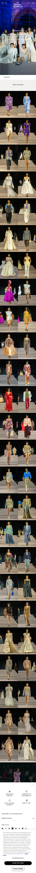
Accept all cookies (18, 863)
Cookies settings (18, 869)
